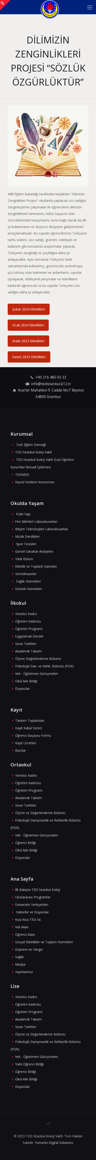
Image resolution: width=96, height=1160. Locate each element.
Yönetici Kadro (26, 614)
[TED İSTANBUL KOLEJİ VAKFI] (49, 7)
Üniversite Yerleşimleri (31, 904)
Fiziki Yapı (23, 514)
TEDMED (22, 474)
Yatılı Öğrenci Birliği (29, 1064)
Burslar (20, 750)
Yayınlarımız (24, 972)
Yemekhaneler (26, 574)
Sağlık (19, 957)
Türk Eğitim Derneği (31, 444)
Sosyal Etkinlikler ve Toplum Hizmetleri (44, 942)
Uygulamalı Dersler (29, 636)
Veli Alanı (21, 927)
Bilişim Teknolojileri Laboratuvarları (41, 529)
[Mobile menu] (90, 7)
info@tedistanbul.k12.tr (51, 383)
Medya (20, 964)
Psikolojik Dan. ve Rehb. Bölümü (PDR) (44, 666)
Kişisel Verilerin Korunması (35, 482)
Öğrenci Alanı (25, 934)
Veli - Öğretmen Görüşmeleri (36, 673)
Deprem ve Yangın (29, 949)
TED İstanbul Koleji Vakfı (33, 452)
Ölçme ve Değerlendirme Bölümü (40, 813)
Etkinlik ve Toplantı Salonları (36, 566)
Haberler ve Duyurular (32, 912)
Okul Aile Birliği (26, 681)
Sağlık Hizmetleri (28, 581)
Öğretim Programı (28, 628)
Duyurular (22, 688)
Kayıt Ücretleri (25, 743)
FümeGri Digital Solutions (54, 1142)
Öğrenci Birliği (25, 842)
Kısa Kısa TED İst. (28, 919)
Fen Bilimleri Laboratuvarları (36, 521)
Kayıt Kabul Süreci (28, 728)
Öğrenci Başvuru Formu (33, 735)
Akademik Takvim (28, 651)
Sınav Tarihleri (25, 643)
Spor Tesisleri (26, 544)
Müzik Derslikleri (27, 536)
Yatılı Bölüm (24, 559)
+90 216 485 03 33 (50, 377)
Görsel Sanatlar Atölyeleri (34, 551)
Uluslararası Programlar (33, 897)
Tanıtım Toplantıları (29, 720)
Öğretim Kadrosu (28, 621)
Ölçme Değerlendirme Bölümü (38, 658)
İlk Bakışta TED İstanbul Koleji (37, 889)
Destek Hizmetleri (28, 589)
